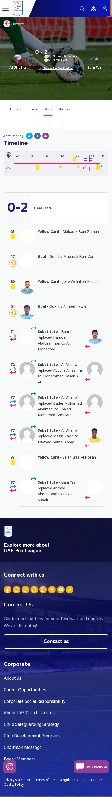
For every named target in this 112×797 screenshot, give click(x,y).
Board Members (19, 759)
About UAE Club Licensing (29, 713)
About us (12, 678)
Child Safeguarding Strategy (31, 724)
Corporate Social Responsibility (34, 701)
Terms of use (45, 780)
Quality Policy (14, 784)
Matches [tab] (64, 109)
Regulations (69, 780)
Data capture (93, 780)
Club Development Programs (32, 736)
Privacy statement (17, 780)
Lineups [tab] (31, 109)
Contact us (56, 641)
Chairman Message (23, 747)
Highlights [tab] (11, 109)
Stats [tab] (48, 109)
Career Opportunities (25, 690)
